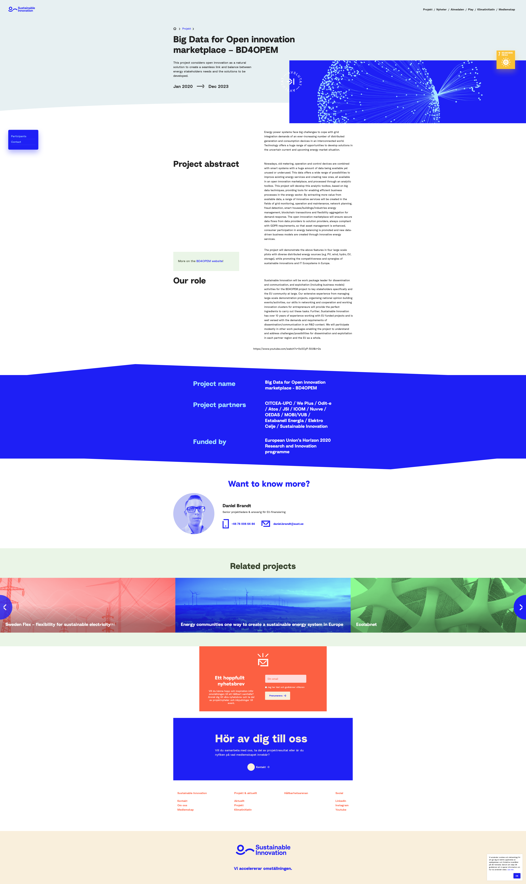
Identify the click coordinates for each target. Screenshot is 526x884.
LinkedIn (340, 800)
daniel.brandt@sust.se (288, 523)
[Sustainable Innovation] (21, 9)
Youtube (340, 809)
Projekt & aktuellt (245, 793)
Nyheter (441, 9)
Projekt (427, 9)
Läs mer (511, 870)
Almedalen (457, 9)
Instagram (342, 805)
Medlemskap (507, 9)
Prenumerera (275, 695)
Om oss (182, 805)
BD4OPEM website (209, 261)
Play (470, 9)
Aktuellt (239, 800)
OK (517, 876)
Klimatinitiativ (486, 9)
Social (339, 793)
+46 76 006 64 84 (243, 523)
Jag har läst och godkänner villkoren (286, 687)
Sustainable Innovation (192, 793)
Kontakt (261, 767)
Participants (18, 136)
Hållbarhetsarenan (296, 793)
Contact (16, 141)
